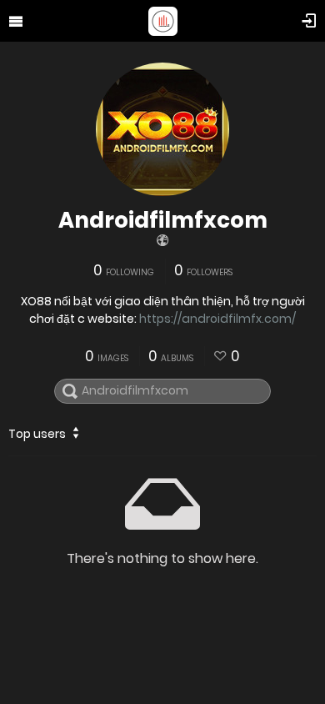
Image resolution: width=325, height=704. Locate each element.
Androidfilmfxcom (163, 220)
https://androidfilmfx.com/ (217, 318)
